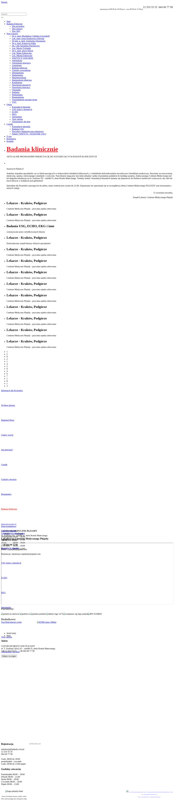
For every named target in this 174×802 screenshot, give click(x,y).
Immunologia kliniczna (22, 80)
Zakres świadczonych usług (13, 533)
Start (8, 21)
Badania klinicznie (32, 149)
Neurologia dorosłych (21, 85)
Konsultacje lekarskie (21, 107)
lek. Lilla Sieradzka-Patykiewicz (26, 46)
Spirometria (17, 117)
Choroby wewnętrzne (21, 70)
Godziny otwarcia (8, 531)
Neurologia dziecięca (21, 87)
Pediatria (15, 92)
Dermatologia (18, 73)
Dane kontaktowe (8, 526)
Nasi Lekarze (12, 33)
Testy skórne (17, 119)
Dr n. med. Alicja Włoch (22, 51)
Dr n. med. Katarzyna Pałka (24, 43)
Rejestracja (11, 139)
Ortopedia (16, 90)
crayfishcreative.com (35, 743)
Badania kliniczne (19, 68)
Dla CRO (16, 31)
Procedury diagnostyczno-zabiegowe (28, 131)
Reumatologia (18, 97)
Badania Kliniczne (14, 24)
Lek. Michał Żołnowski (22, 55)
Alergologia (17, 60)
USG (14, 102)
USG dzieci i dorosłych (22, 109)
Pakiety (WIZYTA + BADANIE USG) (29, 134)
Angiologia (17, 65)
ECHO (15, 112)
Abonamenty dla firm (21, 122)
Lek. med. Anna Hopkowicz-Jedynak (28, 38)
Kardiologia (17, 82)
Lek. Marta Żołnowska (22, 53)
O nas (9, 136)
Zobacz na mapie (9, 656)
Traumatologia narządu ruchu (24, 100)
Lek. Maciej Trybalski (21, 48)
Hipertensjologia (19, 77)
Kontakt (10, 141)
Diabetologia (17, 75)
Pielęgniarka (17, 95)
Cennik (10, 124)
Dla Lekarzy (17, 29)
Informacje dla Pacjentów (12, 390)
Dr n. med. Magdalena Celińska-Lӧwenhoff (31, 36)
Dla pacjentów (18, 26)
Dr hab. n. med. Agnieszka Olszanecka (28, 41)
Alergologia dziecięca (21, 63)
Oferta (9, 104)
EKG (14, 114)
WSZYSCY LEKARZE (22, 58)
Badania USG (18, 129)
